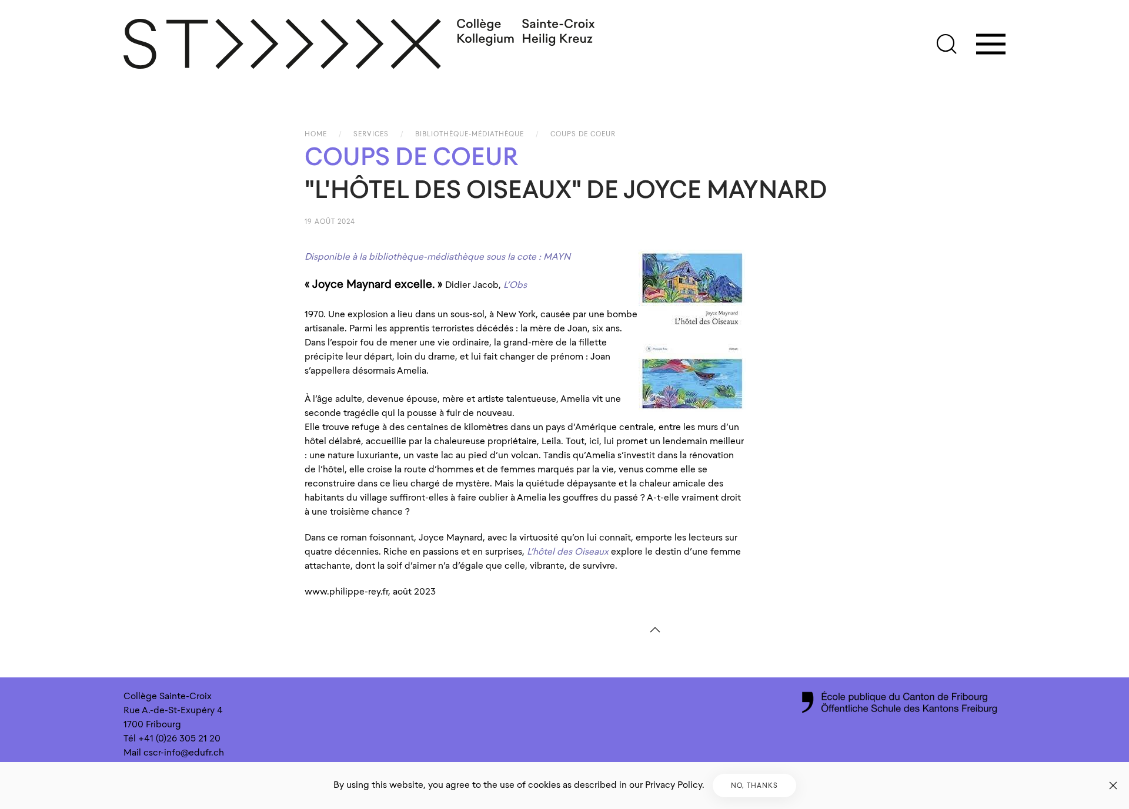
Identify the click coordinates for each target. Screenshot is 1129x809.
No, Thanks (754, 785)
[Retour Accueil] (359, 44)
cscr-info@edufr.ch (183, 752)
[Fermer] (1113, 785)
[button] (946, 44)
